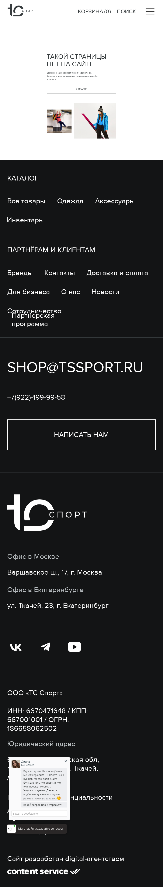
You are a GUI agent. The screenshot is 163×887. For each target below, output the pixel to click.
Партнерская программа (33, 319)
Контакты (59, 273)
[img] (21, 10)
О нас (70, 291)
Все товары (26, 201)
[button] (81, 434)
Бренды (20, 273)
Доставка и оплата (117, 273)
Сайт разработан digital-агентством (65, 858)
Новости (105, 291)
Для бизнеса (28, 291)
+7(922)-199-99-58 (36, 397)
